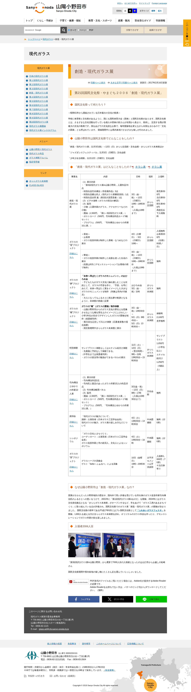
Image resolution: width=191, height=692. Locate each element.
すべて (73, 30)
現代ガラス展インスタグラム (42, 130)
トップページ (34, 39)
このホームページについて (108, 644)
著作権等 (86, 644)
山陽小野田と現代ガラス (40, 149)
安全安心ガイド (143, 20)
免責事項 (72, 644)
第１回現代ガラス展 (38, 80)
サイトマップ (144, 3)
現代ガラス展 (43, 68)
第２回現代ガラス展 (38, 84)
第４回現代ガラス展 (38, 97)
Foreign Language (159, 3)
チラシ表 (140, 166)
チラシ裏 (157, 166)
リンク (43, 173)
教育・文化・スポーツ (100, 20)
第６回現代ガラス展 (38, 105)
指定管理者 (34, 162)
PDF (91, 30)
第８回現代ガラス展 (38, 114)
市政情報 (160, 20)
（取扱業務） (109, 670)
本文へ (120, 3)
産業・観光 (124, 20)
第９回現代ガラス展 (38, 118)
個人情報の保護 (54, 644)
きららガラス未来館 (38, 181)
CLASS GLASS (36, 185)
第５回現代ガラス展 (38, 101)
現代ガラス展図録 (37, 126)
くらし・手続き (45, 20)
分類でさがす (132, 30)
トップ (29, 20)
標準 (153, 11)
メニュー (43, 141)
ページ (83, 30)
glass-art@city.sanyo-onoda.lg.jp (54, 629)
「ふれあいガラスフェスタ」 (150, 510)
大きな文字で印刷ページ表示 (123, 83)
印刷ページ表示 (98, 83)
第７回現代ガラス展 (38, 109)
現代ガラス (48, 39)
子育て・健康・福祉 (70, 20)
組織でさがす (155, 30)
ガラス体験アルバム (38, 158)
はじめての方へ (130, 3)
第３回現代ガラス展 (38, 89)
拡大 (160, 11)
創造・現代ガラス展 (38, 93)
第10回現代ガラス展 (38, 122)
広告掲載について (135, 644)
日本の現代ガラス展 (38, 76)
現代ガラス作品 (36, 153)
